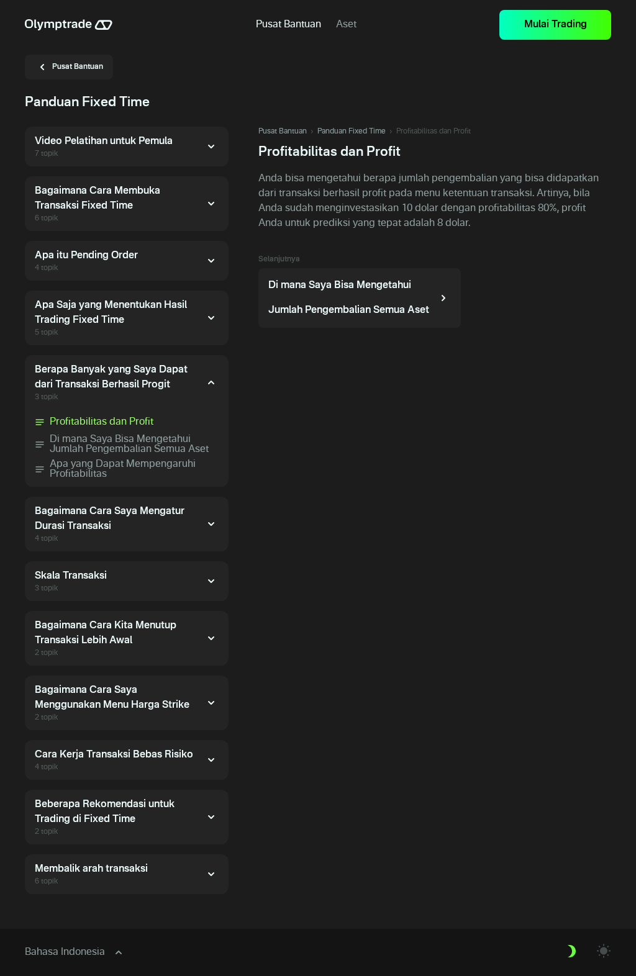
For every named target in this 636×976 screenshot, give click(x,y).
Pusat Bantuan (282, 131)
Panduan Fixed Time (351, 131)
